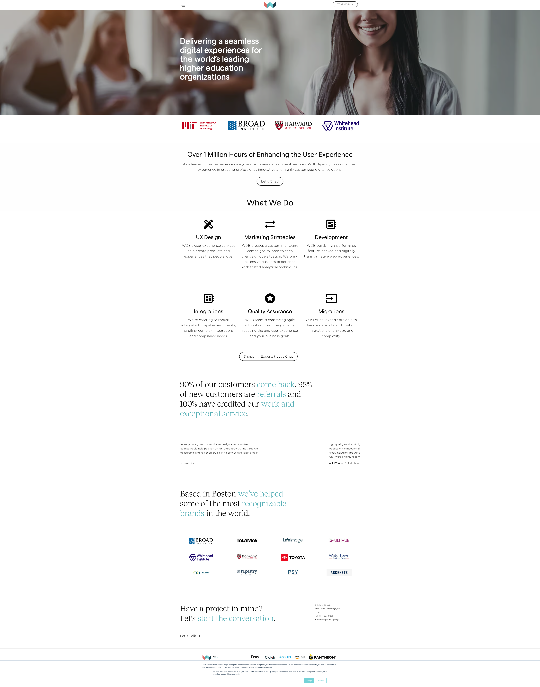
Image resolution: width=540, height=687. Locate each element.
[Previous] (187, 453)
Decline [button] (321, 680)
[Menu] (182, 5)
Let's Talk (188, 636)
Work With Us (345, 4)
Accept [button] (309, 680)
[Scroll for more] (270, 470)
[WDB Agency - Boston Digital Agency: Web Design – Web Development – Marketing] (270, 5)
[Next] (352, 453)
